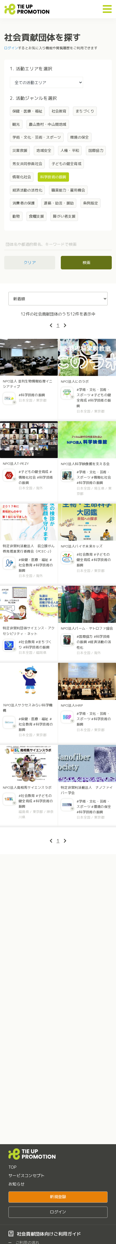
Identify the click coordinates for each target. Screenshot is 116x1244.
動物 (16, 216)
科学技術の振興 (53, 176)
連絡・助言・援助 (59, 203)
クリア (30, 262)
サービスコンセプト (26, 1175)
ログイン (11, 48)
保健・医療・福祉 (27, 111)
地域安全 (43, 150)
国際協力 (95, 150)
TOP (12, 1167)
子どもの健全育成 (66, 163)
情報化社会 (21, 176)
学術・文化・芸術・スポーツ (36, 137)
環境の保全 (79, 137)
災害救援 (19, 150)
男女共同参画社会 (27, 163)
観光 (16, 124)
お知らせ (16, 1184)
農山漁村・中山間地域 (47, 124)
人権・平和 (70, 150)
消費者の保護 (23, 203)
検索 (86, 262)
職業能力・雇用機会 (68, 190)
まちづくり (84, 111)
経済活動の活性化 (27, 190)
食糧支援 (36, 216)
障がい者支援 (64, 216)
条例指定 (90, 203)
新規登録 (58, 1197)
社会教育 (59, 111)
